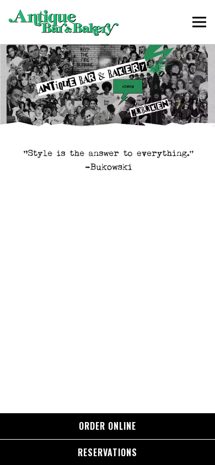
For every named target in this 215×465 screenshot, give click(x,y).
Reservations (107, 452)
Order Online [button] (107, 425)
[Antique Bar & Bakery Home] (63, 22)
